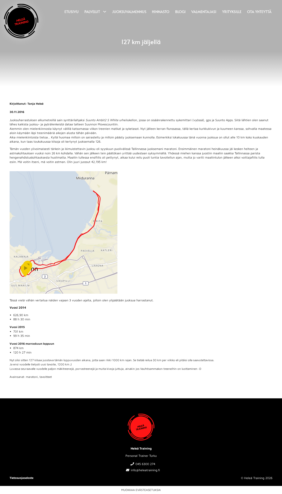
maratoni (32, 376)
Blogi (180, 11)
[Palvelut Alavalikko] (104, 11)
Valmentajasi (203, 11)
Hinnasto (160, 11)
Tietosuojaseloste (21, 477)
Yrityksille (232, 11)
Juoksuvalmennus (129, 11)
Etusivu (71, 11)
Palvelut (92, 11)
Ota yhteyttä (259, 11)
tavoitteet (46, 376)
